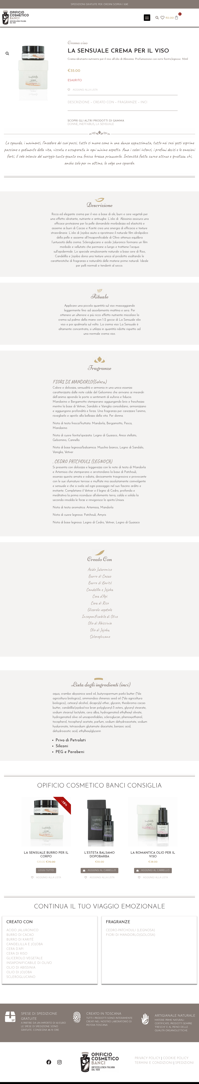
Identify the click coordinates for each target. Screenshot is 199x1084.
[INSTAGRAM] (59, 1062)
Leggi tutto (46, 870)
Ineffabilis (86, 124)
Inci (143, 102)
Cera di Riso (99, 603)
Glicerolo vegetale (99, 609)
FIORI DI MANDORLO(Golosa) (130, 935)
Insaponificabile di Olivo (100, 616)
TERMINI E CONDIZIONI (154, 1063)
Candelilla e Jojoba (99, 589)
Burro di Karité (99, 583)
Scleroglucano (99, 636)
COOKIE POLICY (176, 1058)
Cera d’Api (99, 596)
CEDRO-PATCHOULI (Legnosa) (130, 930)
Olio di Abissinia (100, 623)
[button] (147, 17)
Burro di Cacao (99, 576)
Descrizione (79, 102)
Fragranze (127, 102)
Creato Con (103, 102)
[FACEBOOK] (49, 1062)
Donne (73, 124)
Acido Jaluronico (100, 569)
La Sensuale (105, 124)
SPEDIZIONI (184, 1063)
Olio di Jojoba (99, 630)
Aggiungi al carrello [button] (102, 870)
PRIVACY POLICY (147, 1058)
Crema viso (78, 43)
